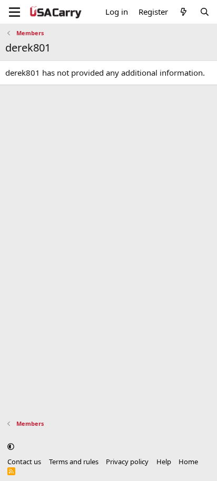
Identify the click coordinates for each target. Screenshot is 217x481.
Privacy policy (127, 461)
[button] (10, 446)
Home (188, 461)
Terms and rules (73, 461)
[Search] (204, 12)
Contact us (24, 461)
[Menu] (14, 12)
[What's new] (183, 12)
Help (163, 461)
